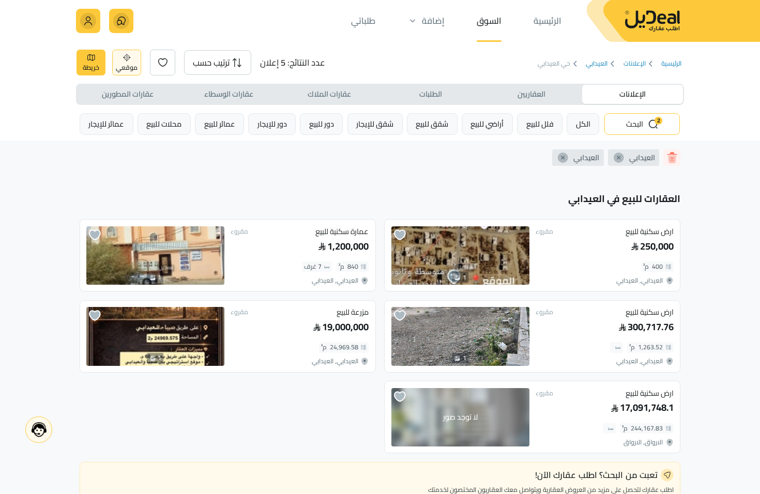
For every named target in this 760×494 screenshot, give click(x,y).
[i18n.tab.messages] (121, 21)
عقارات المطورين (128, 94)
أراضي (487, 124)
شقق (432, 124)
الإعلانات (635, 63)
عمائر (219, 124)
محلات (163, 124)
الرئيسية (671, 63)
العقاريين (531, 94)
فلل (540, 124)
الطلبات (430, 94)
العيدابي (596, 63)
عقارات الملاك (329, 94)
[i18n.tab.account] (88, 21)
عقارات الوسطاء (228, 94)
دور (321, 124)
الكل (583, 124)
